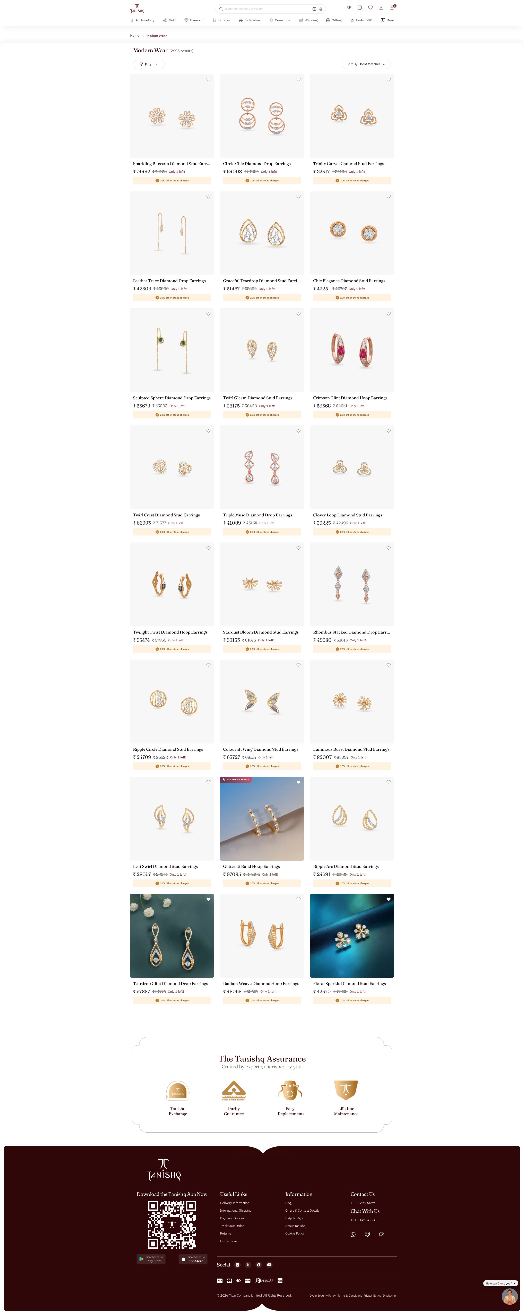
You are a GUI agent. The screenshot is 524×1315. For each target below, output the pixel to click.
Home (134, 35)
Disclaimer (389, 1295)
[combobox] (268, 9)
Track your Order (232, 1226)
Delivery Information (235, 1203)
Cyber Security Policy (322, 1295)
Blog (288, 1203)
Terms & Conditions (350, 1295)
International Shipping (235, 1210)
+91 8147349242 (364, 1220)
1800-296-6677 (363, 1203)
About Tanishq (295, 1226)
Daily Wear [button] (252, 20)
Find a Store (228, 1241)
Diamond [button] (196, 20)
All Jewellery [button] (145, 20)
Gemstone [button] (282, 20)
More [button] (390, 20)
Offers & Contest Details (302, 1210)
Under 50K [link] (364, 20)
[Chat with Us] (381, 1234)
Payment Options (232, 1218)
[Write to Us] (367, 1234)
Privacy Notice (372, 1295)
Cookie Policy (295, 1233)
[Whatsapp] (353, 1234)
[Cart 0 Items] (392, 8)
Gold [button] (172, 20)
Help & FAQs (294, 1218)
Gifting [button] (336, 20)
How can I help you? (499, 1283)
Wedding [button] (311, 20)
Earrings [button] (224, 20)
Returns (225, 1233)
